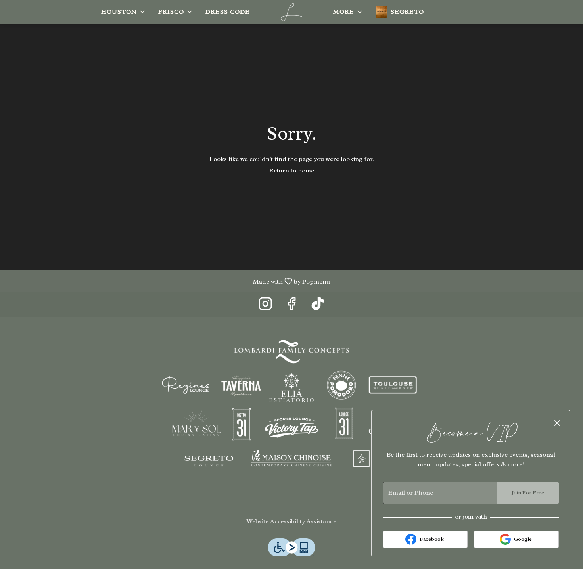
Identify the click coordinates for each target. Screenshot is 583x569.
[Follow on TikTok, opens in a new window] (318, 306)
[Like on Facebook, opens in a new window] (291, 306)
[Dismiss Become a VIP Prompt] (557, 423)
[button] (123, 12)
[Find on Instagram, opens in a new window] (265, 306)
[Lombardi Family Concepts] (291, 408)
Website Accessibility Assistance (291, 521)
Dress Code (227, 12)
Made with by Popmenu (168, 281)
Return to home (291, 170)
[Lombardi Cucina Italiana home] (291, 12)
